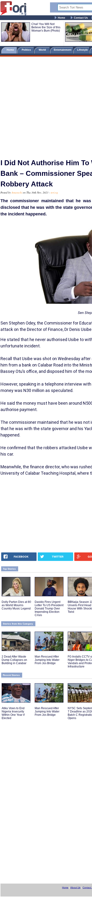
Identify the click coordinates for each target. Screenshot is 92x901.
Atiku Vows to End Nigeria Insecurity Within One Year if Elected (13, 713)
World (43, 49)
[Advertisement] (46, 106)
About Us (75, 887)
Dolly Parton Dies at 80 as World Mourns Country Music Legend (16, 605)
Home (61, 17)
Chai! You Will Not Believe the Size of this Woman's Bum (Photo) (45, 27)
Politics (27, 49)
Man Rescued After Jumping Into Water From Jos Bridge (47, 660)
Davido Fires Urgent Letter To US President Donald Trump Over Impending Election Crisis (49, 608)
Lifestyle (82, 49)
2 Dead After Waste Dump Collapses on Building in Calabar (14, 660)
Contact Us (81, 17)
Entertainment (62, 49)
